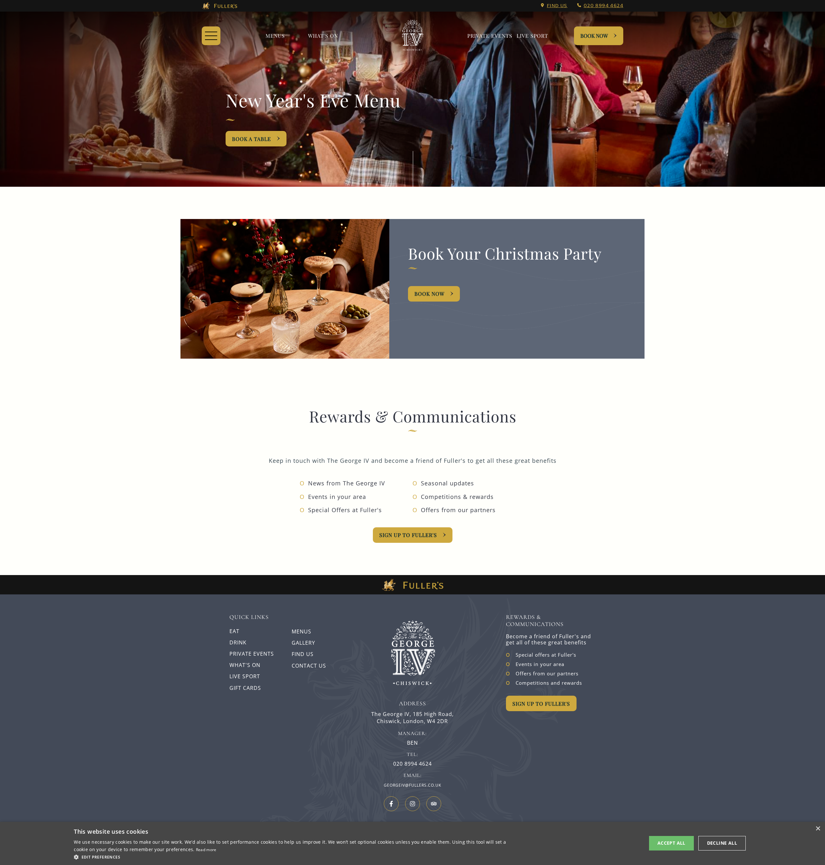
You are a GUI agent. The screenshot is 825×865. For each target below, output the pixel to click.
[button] (293, 856)
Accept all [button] (671, 843)
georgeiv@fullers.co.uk (412, 785)
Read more (206, 849)
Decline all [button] (722, 843)
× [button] (817, 828)
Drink (238, 642)
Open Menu (211, 35)
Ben (412, 743)
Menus (275, 35)
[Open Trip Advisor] (433, 803)
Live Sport (532, 35)
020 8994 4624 (603, 5)
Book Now (594, 35)
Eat (234, 631)
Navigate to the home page (412, 35)
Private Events (489, 35)
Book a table (251, 138)
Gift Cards (245, 687)
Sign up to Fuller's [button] (541, 703)
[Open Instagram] (412, 803)
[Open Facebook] (391, 803)
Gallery (303, 642)
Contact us (309, 665)
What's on (323, 35)
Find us (557, 5)
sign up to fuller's (408, 535)
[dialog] (412, 843)
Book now (429, 293)
